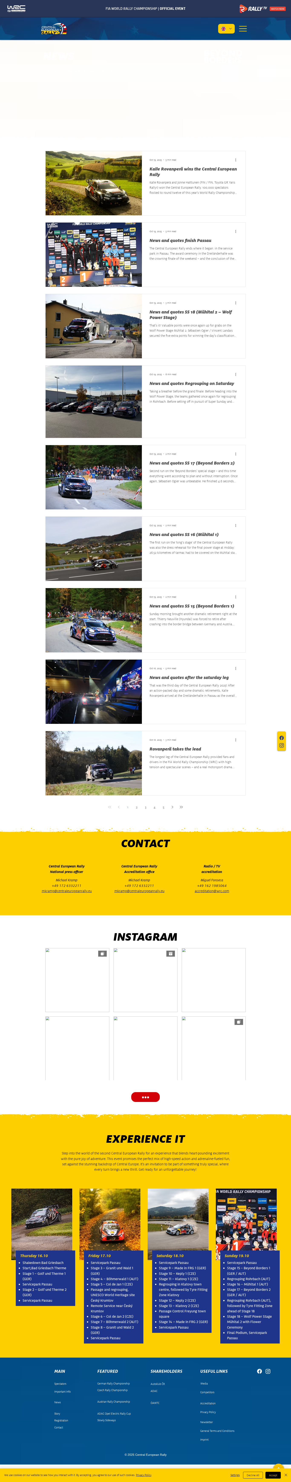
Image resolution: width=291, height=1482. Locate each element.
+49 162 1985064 (212, 885)
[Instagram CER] (268, 1371)
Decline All (253, 1475)
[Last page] (181, 807)
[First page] (110, 807)
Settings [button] (235, 1475)
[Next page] (172, 807)
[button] (243, 29)
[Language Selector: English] (226, 29)
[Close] (285, 1475)
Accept (273, 1475)
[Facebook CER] (259, 1371)
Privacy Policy (143, 1475)
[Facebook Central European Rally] (281, 738)
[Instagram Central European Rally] (281, 745)
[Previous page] (118, 807)
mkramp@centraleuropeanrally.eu (67, 891)
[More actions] (237, 159)
